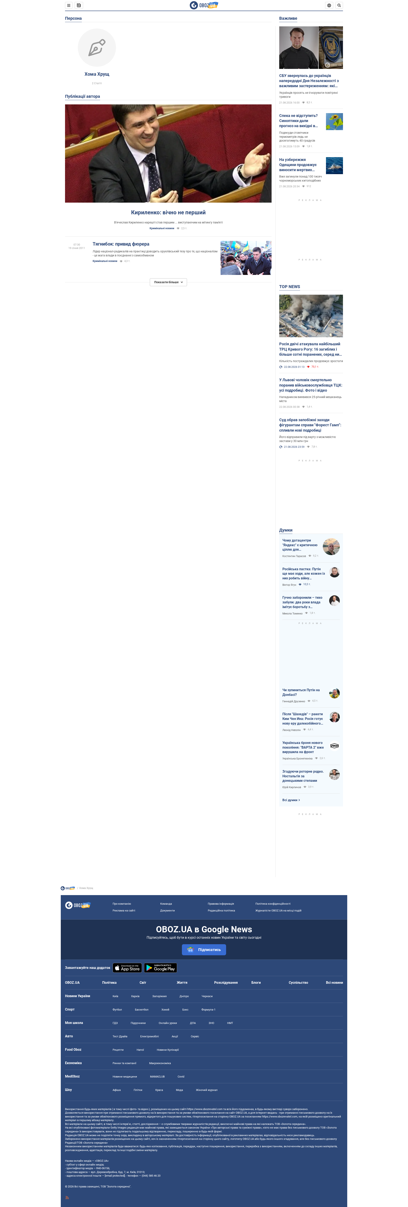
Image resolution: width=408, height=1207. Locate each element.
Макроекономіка (160, 1063)
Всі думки (290, 800)
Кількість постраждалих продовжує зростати (311, 361)
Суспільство (298, 983)
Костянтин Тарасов (294, 556)
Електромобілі (149, 1036)
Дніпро (184, 996)
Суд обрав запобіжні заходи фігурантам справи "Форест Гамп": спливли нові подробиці (310, 425)
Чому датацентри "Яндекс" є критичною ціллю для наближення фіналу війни (299, 545)
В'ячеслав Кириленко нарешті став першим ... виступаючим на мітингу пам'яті (168, 222)
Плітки (138, 1090)
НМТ (230, 1023)
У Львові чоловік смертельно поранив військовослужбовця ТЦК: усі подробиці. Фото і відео (310, 385)
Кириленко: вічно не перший (168, 212)
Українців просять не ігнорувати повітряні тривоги (308, 94)
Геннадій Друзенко (293, 701)
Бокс (185, 1009)
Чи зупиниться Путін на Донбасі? (301, 692)
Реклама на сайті (124, 910)
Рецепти (118, 1049)
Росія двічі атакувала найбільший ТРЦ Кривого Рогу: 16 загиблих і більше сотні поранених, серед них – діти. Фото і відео (310, 349)
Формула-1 (208, 1009)
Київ (115, 996)
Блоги (256, 983)
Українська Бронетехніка (297, 758)
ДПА (193, 1023)
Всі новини (334, 983)
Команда (166, 903)
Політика (109, 983)
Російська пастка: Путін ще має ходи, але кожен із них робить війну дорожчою (303, 574)
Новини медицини (125, 1076)
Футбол (117, 1009)
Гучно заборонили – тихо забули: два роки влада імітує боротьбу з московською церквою (302, 602)
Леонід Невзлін (291, 730)
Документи (167, 910)
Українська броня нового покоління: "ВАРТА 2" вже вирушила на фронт (303, 747)
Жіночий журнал (207, 1090)
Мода (179, 1090)
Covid (181, 1076)
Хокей (165, 1009)
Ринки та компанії (124, 1063)
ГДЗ (115, 1023)
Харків (135, 996)
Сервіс (195, 1036)
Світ (143, 983)
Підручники (138, 1023)
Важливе (288, 18)
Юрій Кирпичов (291, 787)
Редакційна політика (221, 910)
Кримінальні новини (162, 228)
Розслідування (226, 983)
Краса (159, 1090)
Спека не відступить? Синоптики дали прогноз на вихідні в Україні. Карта (298, 121)
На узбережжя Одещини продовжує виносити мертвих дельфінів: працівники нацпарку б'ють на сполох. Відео (299, 165)
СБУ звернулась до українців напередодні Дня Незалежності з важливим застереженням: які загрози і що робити (309, 81)
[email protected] (115, 1175)
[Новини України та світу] (68, 889)
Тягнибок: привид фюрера (121, 244)
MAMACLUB (157, 1076)
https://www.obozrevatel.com (204, 1109)
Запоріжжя (159, 996)
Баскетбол (142, 1009)
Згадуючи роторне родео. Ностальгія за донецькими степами (303, 776)
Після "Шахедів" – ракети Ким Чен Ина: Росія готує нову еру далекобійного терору (302, 719)
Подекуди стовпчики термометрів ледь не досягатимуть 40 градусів (297, 136)
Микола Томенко (292, 613)
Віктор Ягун (289, 584)
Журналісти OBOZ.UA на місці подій (278, 910)
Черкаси (207, 996)
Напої (140, 1049)
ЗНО (211, 1023)
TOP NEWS (289, 286)
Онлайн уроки (168, 1023)
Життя (182, 983)
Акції (175, 1036)
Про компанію (122, 903)
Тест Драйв (120, 1036)
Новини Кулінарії (168, 1049)
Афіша (117, 1090)
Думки (285, 530)
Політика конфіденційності (272, 903)
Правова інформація (221, 903)
